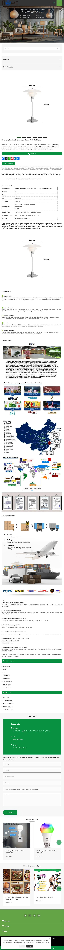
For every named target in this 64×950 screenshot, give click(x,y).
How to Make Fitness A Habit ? (14, 897)
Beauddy (5, 669)
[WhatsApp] (38, 915)
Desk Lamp (6, 698)
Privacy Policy (45, 942)
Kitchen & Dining (7, 682)
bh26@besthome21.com (19, 748)
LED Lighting (18, 40)
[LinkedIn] (29, 915)
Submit (10, 812)
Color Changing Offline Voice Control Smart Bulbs (16, 852)
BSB (4, 672)
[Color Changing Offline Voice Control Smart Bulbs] (16, 835)
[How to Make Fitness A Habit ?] (16, 881)
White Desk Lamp (7, 701)
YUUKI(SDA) (6, 678)
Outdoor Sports (7, 685)
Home (5, 40)
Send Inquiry (33, 154)
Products (11, 40)
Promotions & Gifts (8, 688)
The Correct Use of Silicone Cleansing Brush (46, 898)
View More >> (9, 856)
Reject (21, 946)
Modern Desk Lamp (8, 704)
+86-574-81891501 (18, 739)
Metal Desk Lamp (7, 707)
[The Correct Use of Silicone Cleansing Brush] (47, 881)
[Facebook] (25, 915)
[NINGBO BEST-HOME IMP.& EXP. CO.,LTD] (10, 3)
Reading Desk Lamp (8, 710)
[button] (5, 842)
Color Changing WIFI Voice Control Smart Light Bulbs (45, 852)
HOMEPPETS (6, 675)
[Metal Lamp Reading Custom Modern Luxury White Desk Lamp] (32, 105)
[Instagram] (34, 915)
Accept (29, 946)
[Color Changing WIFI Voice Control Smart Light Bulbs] (47, 835)
